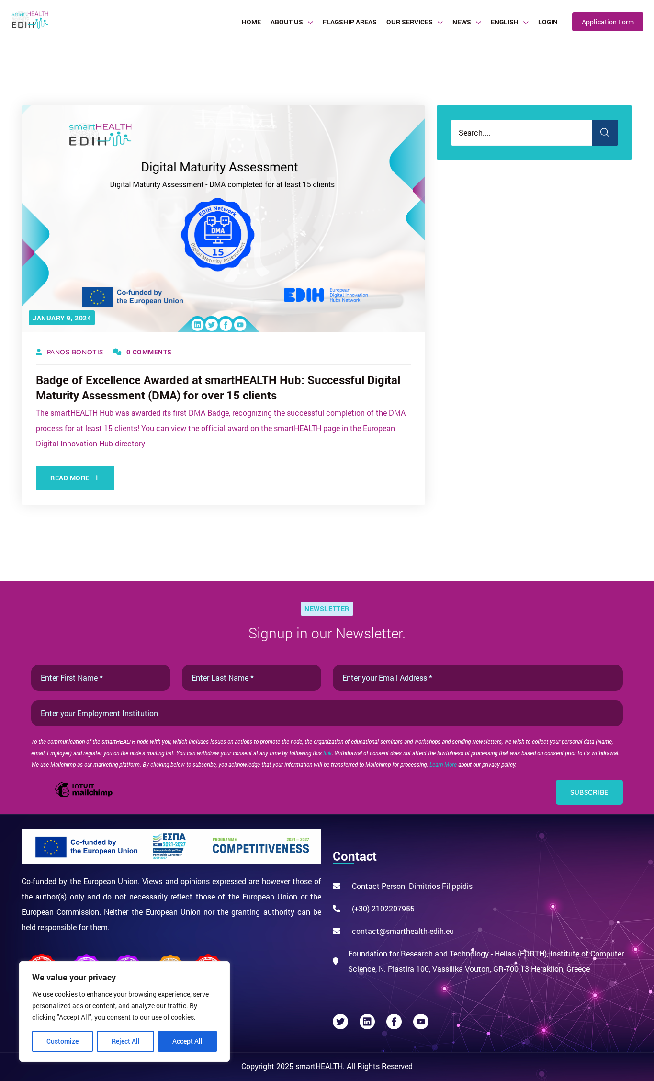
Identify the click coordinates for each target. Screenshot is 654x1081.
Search (605, 133)
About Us (287, 21)
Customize (62, 1041)
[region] (124, 1011)
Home (251, 21)
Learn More (443, 764)
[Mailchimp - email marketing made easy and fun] (83, 796)
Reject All (126, 1041)
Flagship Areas (350, 21)
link (327, 753)
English (505, 21)
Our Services (409, 21)
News (461, 21)
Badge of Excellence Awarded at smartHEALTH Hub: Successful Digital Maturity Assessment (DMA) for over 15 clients (218, 387)
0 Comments (149, 351)
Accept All (187, 1041)
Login (548, 21)
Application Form (608, 21)
